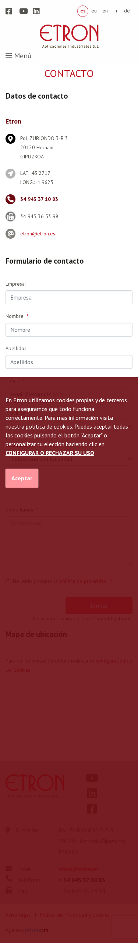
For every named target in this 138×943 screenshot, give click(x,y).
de (127, 10)
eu (94, 10)
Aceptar (21, 478)
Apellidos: (16, 348)
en (105, 10)
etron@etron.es (37, 233)
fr (116, 10)
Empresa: (15, 283)
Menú (22, 55)
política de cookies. (49, 426)
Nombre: (17, 316)
